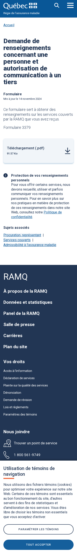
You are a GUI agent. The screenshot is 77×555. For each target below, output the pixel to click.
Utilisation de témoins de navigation (29, 471)
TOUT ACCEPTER (38, 544)
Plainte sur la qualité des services (25, 385)
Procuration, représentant (22, 235)
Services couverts (17, 240)
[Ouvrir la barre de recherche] (56, 6)
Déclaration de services (19, 378)
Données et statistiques (27, 302)
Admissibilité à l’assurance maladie (29, 245)
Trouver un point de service (35, 443)
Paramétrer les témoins (38, 529)
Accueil (8, 25)
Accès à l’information (17, 371)
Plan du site (15, 346)
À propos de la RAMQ (25, 291)
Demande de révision (17, 400)
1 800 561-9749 (27, 455)
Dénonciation (12, 392)
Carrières (12, 335)
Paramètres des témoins (20, 414)
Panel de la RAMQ (21, 313)
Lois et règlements (15, 407)
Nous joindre (16, 431)
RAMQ (15, 277)
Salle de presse (19, 324)
